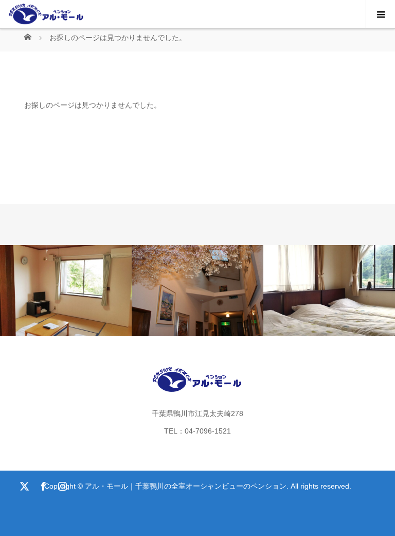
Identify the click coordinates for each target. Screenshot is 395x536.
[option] (66, 290)
